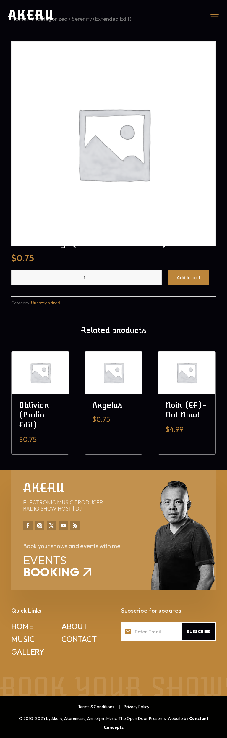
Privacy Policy (136, 706)
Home (22, 626)
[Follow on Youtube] (63, 525)
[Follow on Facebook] (28, 525)
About (74, 626)
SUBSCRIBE (198, 631)
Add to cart (188, 277)
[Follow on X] (51, 525)
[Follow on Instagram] (39, 525)
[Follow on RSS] (75, 525)
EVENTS (51, 566)
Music (23, 639)
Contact (79, 639)
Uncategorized (45, 303)
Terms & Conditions (96, 706)
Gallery (27, 652)
